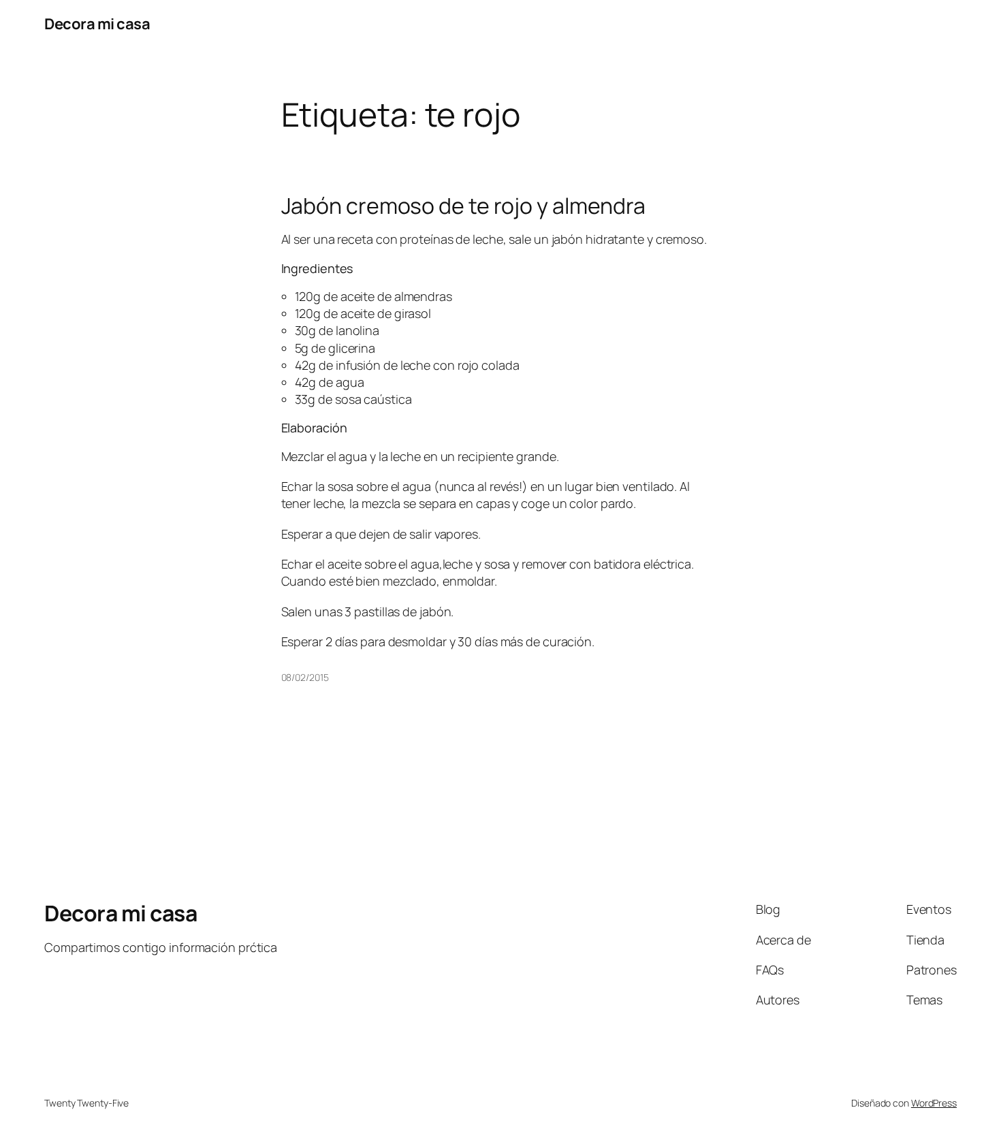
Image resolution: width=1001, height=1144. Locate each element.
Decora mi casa (97, 24)
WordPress (934, 1102)
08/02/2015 (305, 677)
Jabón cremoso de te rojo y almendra (463, 205)
